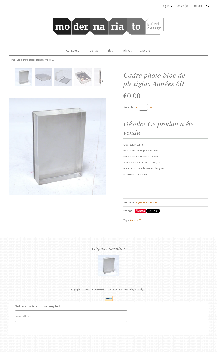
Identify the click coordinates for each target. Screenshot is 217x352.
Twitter (148, 6)
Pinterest (155, 6)
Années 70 (135, 220)
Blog (110, 50)
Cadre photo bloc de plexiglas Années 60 (35, 60)
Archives (127, 50)
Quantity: (128, 106)
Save (142, 210)
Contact (94, 50)
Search (207, 5)
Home (12, 60)
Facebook (141, 6)
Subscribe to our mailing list (37, 306)
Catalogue (72, 50)
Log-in (165, 6)
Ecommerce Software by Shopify (125, 289)
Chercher (145, 50)
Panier (188, 6)
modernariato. (98, 289)
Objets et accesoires (146, 202)
